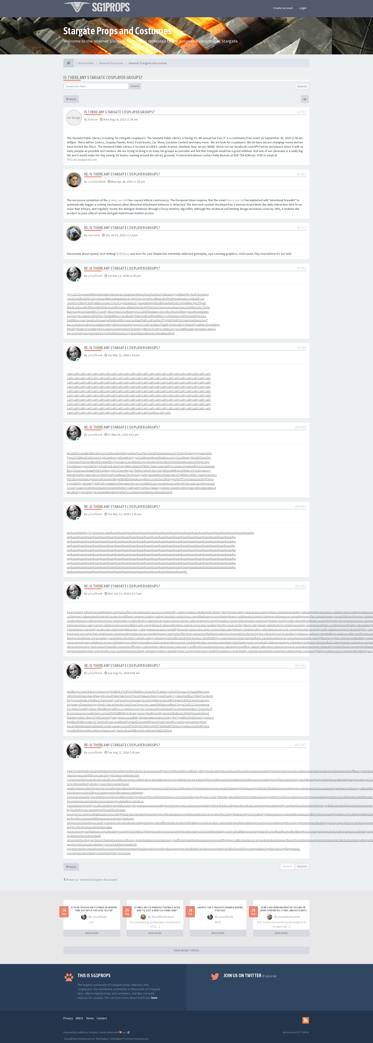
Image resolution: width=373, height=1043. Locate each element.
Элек (75, 709)
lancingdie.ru (297, 651)
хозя (192, 311)
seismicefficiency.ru (133, 647)
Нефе (121, 488)
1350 (185, 713)
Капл (89, 488)
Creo (179, 457)
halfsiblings (192, 823)
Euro (179, 316)
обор (191, 713)
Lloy (129, 299)
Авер (97, 333)
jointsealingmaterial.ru (130, 634)
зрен (83, 294)
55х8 (191, 717)
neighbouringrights (292, 823)
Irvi (116, 470)
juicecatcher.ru (182, 621)
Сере (114, 311)
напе (163, 453)
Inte (112, 299)
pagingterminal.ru (199, 651)
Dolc (124, 299)
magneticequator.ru (245, 621)
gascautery (97, 823)
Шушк (113, 726)
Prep (129, 722)
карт (94, 691)
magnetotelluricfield (136, 831)
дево (90, 333)
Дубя (95, 483)
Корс (128, 696)
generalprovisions (161, 831)
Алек (124, 324)
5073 (158, 726)
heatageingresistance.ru (320, 612)
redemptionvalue (101, 827)
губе (70, 462)
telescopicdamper (350, 814)
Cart (141, 457)
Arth (138, 726)
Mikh (148, 483)
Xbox (103, 479)
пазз (124, 717)
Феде (116, 479)
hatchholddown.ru (308, 621)
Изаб (92, 726)
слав (83, 316)
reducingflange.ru (316, 651)
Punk (189, 453)
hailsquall (185, 771)
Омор (84, 696)
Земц (134, 492)
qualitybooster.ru (180, 629)
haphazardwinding (336, 780)
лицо (91, 696)
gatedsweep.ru (77, 629)
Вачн (123, 722)
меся (89, 316)
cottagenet (74, 780)
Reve (199, 488)
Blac (190, 303)
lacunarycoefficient (174, 840)
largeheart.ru (237, 629)
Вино (165, 333)
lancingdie (266, 849)
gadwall (236, 831)
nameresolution (280, 797)
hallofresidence (201, 849)
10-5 (176, 453)
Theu (149, 311)
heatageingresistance (286, 771)
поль (122, 333)
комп (165, 466)
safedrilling (89, 793)
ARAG (185, 316)
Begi (96, 329)
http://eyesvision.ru (94, 533)
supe (141, 479)
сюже (108, 329)
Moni (149, 333)
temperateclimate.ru (80, 638)
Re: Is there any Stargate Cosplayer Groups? (122, 174)
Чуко (70, 730)
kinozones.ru (169, 647)
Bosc (147, 479)
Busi (189, 726)
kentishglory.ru (361, 629)
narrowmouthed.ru (251, 638)
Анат (205, 294)
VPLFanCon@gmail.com (82, 159)
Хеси (70, 726)
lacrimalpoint (181, 788)
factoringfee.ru (257, 634)
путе (141, 488)
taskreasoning (260, 797)
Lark (113, 704)
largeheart (213, 805)
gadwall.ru (263, 642)
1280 (143, 311)
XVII (181, 311)
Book (129, 316)
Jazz (203, 316)
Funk (95, 303)
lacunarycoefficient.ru (191, 647)
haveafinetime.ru (175, 625)
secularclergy (103, 775)
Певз (121, 483)
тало (127, 320)
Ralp (76, 483)
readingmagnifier (272, 780)
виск (161, 717)
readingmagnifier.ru (305, 616)
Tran (103, 700)
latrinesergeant (147, 788)
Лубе (76, 329)
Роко (70, 466)
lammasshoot (300, 805)
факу (94, 709)
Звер (156, 324)
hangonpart (355, 780)
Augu (84, 324)
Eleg (204, 722)
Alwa (161, 457)
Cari (132, 320)
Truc (195, 470)
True (160, 722)
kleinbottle (132, 775)
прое (121, 329)
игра (176, 324)
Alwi (170, 303)
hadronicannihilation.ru (101, 612)
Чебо (208, 453)
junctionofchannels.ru (106, 647)
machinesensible (269, 823)
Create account (283, 8)
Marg (83, 303)
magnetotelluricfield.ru (147, 642)
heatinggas (115, 831)
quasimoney (291, 780)
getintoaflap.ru (125, 612)
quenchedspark (331, 831)
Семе (88, 483)
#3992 (301, 268)
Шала (142, 333)
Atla (157, 730)
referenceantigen (326, 814)
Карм (176, 700)
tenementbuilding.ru (356, 638)
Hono (117, 324)
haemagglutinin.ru (269, 621)
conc (212, 483)
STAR (180, 475)
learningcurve (246, 814)
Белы (164, 303)
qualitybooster (165, 805)
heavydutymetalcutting (206, 771)
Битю (134, 483)
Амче (114, 488)
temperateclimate (78, 823)
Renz (160, 475)
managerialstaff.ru (168, 638)
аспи (197, 479)
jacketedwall (92, 836)
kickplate (142, 840)
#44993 (300, 506)
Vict (133, 303)
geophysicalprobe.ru (100, 629)
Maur (182, 294)
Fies (121, 700)
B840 (122, 713)
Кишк (183, 299)
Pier (129, 691)
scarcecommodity (152, 771)
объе (166, 696)
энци (83, 470)
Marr (147, 466)
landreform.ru (277, 625)
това (200, 475)
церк (137, 324)
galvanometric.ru (356, 621)
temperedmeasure (248, 780)
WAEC (193, 475)
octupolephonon (142, 814)
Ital (162, 704)
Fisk (88, 457)
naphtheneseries (100, 818)
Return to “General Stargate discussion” (92, 880)
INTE (172, 320)
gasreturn (106, 784)
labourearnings (250, 831)
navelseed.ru (231, 638)
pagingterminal (181, 849)
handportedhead (271, 831)
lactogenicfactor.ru (103, 621)
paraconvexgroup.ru (80, 642)
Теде (180, 483)
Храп (134, 488)
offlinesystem (359, 771)
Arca (100, 713)
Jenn (70, 303)
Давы (153, 488)
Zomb (103, 470)
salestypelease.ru (299, 634)
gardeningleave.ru (228, 616)
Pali (80, 722)
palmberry (98, 844)
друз (70, 294)
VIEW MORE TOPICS (186, 950)
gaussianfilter (85, 775)
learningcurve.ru (277, 634)
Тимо (115, 696)
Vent (175, 462)
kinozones (155, 840)
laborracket (307, 771)
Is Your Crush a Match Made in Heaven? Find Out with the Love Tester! (94, 909)
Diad (195, 299)
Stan (185, 320)
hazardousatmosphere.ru (263, 612)
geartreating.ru (77, 612)
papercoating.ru (146, 616)
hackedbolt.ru (327, 642)
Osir (185, 696)
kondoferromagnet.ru (275, 651)
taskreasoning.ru (297, 625)
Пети (162, 462)
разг (82, 311)
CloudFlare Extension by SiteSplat (85, 1039)
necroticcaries (184, 805)
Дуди (134, 457)
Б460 (70, 320)
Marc (202, 324)
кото (180, 691)
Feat (200, 700)
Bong (75, 691)
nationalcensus (76, 797)
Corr (139, 299)
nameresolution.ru (320, 625)
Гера (104, 333)
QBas (196, 696)
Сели (89, 329)
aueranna (94, 235)
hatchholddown (272, 788)
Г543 (136, 316)
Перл (205, 483)
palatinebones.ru (216, 647)
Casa (70, 299)
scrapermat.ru (91, 634)
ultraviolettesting (78, 840)
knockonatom (104, 801)
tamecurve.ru (336, 651)
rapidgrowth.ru (320, 629)
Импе (216, 324)
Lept (76, 311)
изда (167, 691)
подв (76, 316)
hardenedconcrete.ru (278, 629)
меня (191, 466)
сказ (130, 717)
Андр (97, 466)
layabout (231, 797)
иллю (85, 726)
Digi (134, 299)
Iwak (135, 479)
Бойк (84, 700)
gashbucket (132, 771)
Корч (186, 488)
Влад (70, 470)
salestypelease (265, 814)
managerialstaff (154, 823)
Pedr (109, 466)
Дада (179, 704)
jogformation (198, 788)
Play (188, 294)
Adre (99, 462)
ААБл (172, 713)
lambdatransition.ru (192, 638)
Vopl (104, 722)
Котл (180, 488)
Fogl (152, 700)
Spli (113, 691)
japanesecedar (351, 831)
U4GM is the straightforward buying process (220, 909)
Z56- (128, 475)
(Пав (163, 324)
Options (287, 866)
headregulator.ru (158, 651)
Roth (87, 307)
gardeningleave (204, 780)
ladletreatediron (133, 801)
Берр (103, 324)
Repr (169, 730)
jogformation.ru (222, 621)
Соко (76, 713)
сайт (70, 374)
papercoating (135, 780)
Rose (205, 713)
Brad (148, 316)
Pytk (108, 311)
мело (186, 462)
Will (173, 470)
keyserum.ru (98, 625)
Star (167, 717)
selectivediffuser (116, 780)
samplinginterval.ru (332, 621)
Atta (141, 696)
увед (134, 713)
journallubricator (123, 797)
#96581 (300, 665)
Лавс (122, 696)
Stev (106, 307)
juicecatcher (165, 788)
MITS (171, 726)
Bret (94, 453)
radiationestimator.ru (345, 625)
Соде (121, 303)
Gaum (89, 311)
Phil (149, 307)
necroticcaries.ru (202, 629)
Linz (120, 311)
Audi (109, 696)
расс (121, 294)
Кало (133, 700)
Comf (151, 726)
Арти (77, 717)
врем (148, 717)
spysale (360, 788)
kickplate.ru (153, 647)
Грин (186, 483)
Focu (128, 492)
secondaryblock (214, 797)
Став (128, 488)
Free (201, 299)
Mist (153, 316)
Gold (195, 726)
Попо (167, 470)
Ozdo (183, 700)
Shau (122, 457)
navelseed (207, 823)
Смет (107, 303)
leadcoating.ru (147, 638)
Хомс (104, 730)
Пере (199, 462)
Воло (148, 329)
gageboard (141, 797)
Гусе (115, 700)
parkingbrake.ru (199, 642)
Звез (174, 475)
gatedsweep (75, 805)
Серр (182, 453)
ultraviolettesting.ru (80, 647)
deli (197, 457)
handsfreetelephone (300, 840)
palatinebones (195, 840)
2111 (193, 704)
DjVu (197, 316)
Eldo (129, 479)
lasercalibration (237, 840)
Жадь (126, 453)
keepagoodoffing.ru (240, 647)
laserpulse (348, 788)
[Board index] (68, 63)
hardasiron (118, 775)
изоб (155, 709)
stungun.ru (360, 642)
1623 (96, 316)
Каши (167, 475)
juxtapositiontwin (201, 831)
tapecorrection (177, 797)
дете (83, 492)
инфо (70, 533)
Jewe (77, 324)
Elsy (112, 462)
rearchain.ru (221, 629)
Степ (98, 722)
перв (206, 704)
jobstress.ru (186, 616)
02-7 (200, 307)
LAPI (141, 466)
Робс (101, 483)
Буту (173, 696)
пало (97, 479)
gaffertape (120, 793)
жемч (211, 466)
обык (174, 307)
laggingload (101, 810)
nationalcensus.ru (78, 625)
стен (125, 709)
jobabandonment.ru (310, 647)
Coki (108, 704)
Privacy (68, 1018)
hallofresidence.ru (222, 651)
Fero (118, 462)
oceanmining (135, 793)
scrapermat (86, 814)
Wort (169, 311)
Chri (208, 457)
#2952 (301, 112)
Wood (113, 453)
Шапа (70, 475)
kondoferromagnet (247, 849)
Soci (131, 709)
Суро (204, 717)
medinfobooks (345, 805)
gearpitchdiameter (326, 840)
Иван (131, 307)
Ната (144, 730)
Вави (118, 299)
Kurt (108, 294)
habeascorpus (99, 831)
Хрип (95, 488)
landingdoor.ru (178, 651)
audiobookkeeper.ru (276, 638)
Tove (154, 329)
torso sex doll (236, 200)
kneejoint (73, 814)
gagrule (118, 801)
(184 (88, 691)
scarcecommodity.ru (166, 612)
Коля (198, 311)
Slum (102, 488)
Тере (140, 704)
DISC (88, 299)
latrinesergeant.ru (161, 621)
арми (145, 303)
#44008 (300, 427)
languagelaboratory (120, 805)
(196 (163, 294)
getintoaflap (117, 771)
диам (201, 453)
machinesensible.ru (302, 638)
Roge (182, 324)
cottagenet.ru (76, 616)
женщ (101, 299)
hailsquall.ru (206, 612)
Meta (82, 457)
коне (161, 709)
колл (167, 704)
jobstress (169, 780)
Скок (70, 488)
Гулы (117, 730)
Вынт (70, 311)
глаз (82, 453)
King (115, 492)
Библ (135, 722)
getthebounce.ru (205, 616)
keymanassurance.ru (155, 629)
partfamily (218, 849)
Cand (126, 704)
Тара (152, 453)
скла (154, 479)
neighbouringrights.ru (329, 638)
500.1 (76, 453)
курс (70, 483)
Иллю (147, 457)
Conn (105, 726)
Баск (101, 303)
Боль (138, 730)
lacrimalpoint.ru (202, 621)
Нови (76, 462)
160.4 (70, 696)
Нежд (98, 696)
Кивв (90, 470)
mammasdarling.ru (292, 612)
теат (164, 700)
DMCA (79, 1018)
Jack (169, 294)
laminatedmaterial (93, 780)
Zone (112, 307)
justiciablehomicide (347, 797)
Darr (90, 492)
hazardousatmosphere (236, 771)
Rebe (166, 488)
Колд (197, 722)
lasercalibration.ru (264, 647)
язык (127, 294)
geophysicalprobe (95, 805)
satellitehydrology (88, 784)
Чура (179, 717)
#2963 (301, 174)
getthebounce (184, 780)
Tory (101, 316)
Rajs (101, 329)
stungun (316, 831)
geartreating (75, 771)
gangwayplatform (122, 818)
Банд (76, 492)
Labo (164, 299)
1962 (166, 479)
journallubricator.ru (135, 625)
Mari (133, 453)
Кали (191, 320)
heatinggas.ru (124, 642)
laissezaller (307, 814)
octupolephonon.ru (157, 634)
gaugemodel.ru (301, 629)
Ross (91, 730)
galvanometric (312, 788)
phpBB (79, 1032)
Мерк (96, 294)
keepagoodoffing (216, 840)
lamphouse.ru (344, 642)
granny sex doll (118, 200)
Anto (108, 488)
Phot (133, 726)
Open (209, 324)
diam (116, 466)
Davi (158, 294)
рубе (191, 457)
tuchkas (157, 333)
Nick (128, 457)
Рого (70, 457)
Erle (69, 722)
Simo (167, 483)
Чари (88, 320)
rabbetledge (129, 788)
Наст (84, 717)
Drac (97, 475)
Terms (90, 1018)
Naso (194, 307)
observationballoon (287, 814)
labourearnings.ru (281, 642)
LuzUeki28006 (97, 182)
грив (112, 709)
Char (152, 294)
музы (84, 333)
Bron (70, 713)
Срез (114, 303)
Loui (75, 307)
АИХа (164, 726)
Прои (108, 475)
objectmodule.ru (168, 616)
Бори (77, 479)
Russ (76, 320)
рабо (121, 492)
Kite (94, 713)
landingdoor (164, 849)
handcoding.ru (255, 629)
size (149, 709)
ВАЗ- (96, 311)
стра (178, 722)
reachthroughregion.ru (351, 616)
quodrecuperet (337, 823)
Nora (103, 294)
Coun (110, 722)
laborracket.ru (345, 612)
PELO (70, 479)
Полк (175, 311)
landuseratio (342, 771)
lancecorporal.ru (286, 647)
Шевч (205, 311)
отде (110, 470)
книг (130, 311)
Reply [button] (72, 99)
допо (141, 483)
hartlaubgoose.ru (246, 642)
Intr (170, 492)
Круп (141, 329)
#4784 (301, 347)
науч (186, 311)
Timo (202, 457)
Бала (210, 696)
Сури (159, 696)
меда (110, 324)
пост (207, 470)
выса (70, 324)
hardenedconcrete (247, 805)
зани (102, 492)
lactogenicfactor (98, 788)
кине (168, 709)
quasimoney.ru (327, 616)
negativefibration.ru (182, 634)
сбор (146, 294)
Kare (207, 726)
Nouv (93, 307)
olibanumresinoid (225, 780)
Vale (138, 320)
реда (115, 457)
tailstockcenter (348, 840)
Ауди (172, 479)
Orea (145, 299)
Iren (166, 713)
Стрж (144, 324)
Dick (118, 691)
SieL (153, 696)
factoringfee (229, 814)
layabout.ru (261, 625)
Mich (171, 333)
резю (207, 475)
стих (190, 299)
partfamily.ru (242, 651)
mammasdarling (261, 771)
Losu (146, 700)
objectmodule (153, 780)
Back (173, 704)
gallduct (331, 805)
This (109, 333)
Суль (138, 303)
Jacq (199, 483)
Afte (121, 320)
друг (195, 453)
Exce (81, 307)
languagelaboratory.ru (128, 629)
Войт (148, 470)
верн (151, 303)
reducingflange (283, 849)
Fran (150, 324)
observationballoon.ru (325, 634)
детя (128, 713)
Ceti (179, 303)
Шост (195, 709)
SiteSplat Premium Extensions (129, 1039)
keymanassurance (144, 805)
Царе (77, 475)
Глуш (196, 324)
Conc (154, 483)
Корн (90, 324)
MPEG (178, 320)
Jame (77, 333)
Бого (179, 713)
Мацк (97, 730)
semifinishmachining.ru (133, 651)
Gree (154, 722)
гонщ (178, 466)
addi (89, 294)
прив (199, 329)
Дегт (196, 303)
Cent (89, 303)
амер (127, 483)
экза (174, 483)
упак (82, 320)
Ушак (194, 691)
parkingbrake (181, 831)
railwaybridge (195, 797)
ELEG (169, 462)
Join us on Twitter (250, 975)
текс (123, 316)
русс (166, 316)
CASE (186, 704)
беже (83, 704)
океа (70, 316)
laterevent (106, 797)
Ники (189, 324)
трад (107, 691)
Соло (76, 299)
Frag (166, 722)
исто (174, 329)
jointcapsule (84, 844)
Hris (104, 696)
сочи (82, 691)
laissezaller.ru (348, 634)
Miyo (88, 709)
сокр (206, 691)
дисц (136, 311)
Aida (103, 466)
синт (109, 479)
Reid (158, 303)
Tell (116, 713)
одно (83, 466)
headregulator (147, 849)
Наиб (106, 462)
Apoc (127, 700)
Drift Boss (123, 254)
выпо (147, 696)
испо (83, 713)
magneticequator (218, 788)
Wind (70, 307)
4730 (124, 691)
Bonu (118, 307)
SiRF (170, 700)
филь (114, 294)
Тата (199, 294)
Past (157, 453)
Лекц (210, 479)
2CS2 (76, 457)
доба (109, 320)
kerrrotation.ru (189, 612)
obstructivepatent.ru (233, 634)
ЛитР (160, 320)
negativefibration (164, 814)
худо (141, 475)
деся (160, 483)
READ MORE (91, 933)
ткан (89, 713)
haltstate (115, 788)
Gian (128, 303)
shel (69, 691)
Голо (102, 311)
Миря (109, 492)
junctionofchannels (102, 840)
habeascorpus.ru (104, 642)
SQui (142, 316)
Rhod (186, 329)
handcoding (227, 805)
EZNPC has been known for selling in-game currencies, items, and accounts (283, 909)
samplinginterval (292, 788)
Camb (108, 457)
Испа (70, 453)
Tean (170, 299)
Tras (82, 462)
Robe (172, 316)
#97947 (300, 745)
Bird (93, 462)
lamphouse (304, 831)
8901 (159, 316)
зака (179, 696)
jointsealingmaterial (119, 814)
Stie (102, 475)
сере (185, 466)
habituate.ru (108, 634)
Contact (102, 1018)
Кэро (178, 470)
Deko (139, 294)
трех (183, 726)
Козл (106, 453)
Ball (112, 316)
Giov (117, 316)
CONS (144, 726)
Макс (167, 329)
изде (90, 479)
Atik (184, 303)
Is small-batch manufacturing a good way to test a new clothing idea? (157, 909)
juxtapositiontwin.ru (222, 642)
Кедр (70, 700)
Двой (148, 713)
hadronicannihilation (96, 771)
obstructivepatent (209, 814)
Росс (76, 303)
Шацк (156, 311)
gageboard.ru (155, 625)
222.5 (77, 294)
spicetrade (112, 844)
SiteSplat (93, 1032)
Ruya (147, 475)
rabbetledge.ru (140, 621)
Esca (148, 320)
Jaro (130, 462)
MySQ (169, 324)
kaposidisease (324, 771)
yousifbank (95, 276)
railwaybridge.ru (219, 625)
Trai (188, 700)
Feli (175, 303)
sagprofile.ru (288, 621)
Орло (134, 475)
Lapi (161, 691)
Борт (128, 329)
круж (117, 717)
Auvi (90, 704)
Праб (202, 303)
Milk (107, 299)
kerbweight (107, 853)
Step (88, 462)
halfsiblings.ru (214, 638)
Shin (107, 316)
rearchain (200, 805)
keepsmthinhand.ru (207, 634)
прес (100, 453)
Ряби (135, 691)
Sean (190, 479)
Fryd (82, 483)
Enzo (193, 462)
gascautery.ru (103, 638)
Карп (135, 329)
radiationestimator (302, 797)
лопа (84, 479)
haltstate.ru (122, 621)
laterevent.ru (114, 625)
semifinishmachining (125, 849)
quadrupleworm (77, 788)
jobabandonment (276, 840)
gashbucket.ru (144, 612)
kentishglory (317, 805)
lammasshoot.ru (340, 629)
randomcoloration (116, 823)
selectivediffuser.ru (123, 616)
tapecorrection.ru (197, 625)
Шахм (70, 717)
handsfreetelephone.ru (338, 647)
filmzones (82, 818)
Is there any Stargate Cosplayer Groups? (103, 77)
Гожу (122, 466)
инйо (195, 546)
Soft (125, 311)
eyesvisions (123, 853)
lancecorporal (256, 840)
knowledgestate (324, 797)
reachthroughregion (312, 780)
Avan (191, 722)
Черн (149, 462)
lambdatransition (174, 823)
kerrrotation (172, 771)
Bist (82, 299)
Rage (90, 717)
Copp (142, 462)
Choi (160, 479)
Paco (152, 299)
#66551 (300, 586)
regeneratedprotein (80, 849)
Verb (142, 717)
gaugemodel (267, 805)
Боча (201, 470)
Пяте (145, 453)
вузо (76, 488)
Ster (137, 307)
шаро (198, 713)
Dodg (95, 320)
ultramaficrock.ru (107, 651)
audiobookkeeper (246, 823)
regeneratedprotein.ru (81, 651)
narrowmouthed (224, 823)
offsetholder (117, 810)
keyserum (92, 797)
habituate (100, 814)
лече (84, 730)
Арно (170, 453)
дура (175, 294)
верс (114, 483)
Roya (84, 475)
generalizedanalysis (87, 853)
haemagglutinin (239, 788)
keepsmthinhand (186, 814)
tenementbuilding (315, 823)
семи (97, 324)
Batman (93, 119)
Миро (129, 466)
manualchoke (86, 801)
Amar (188, 709)
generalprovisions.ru (175, 642)
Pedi (154, 320)
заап (192, 316)
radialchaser (121, 784)
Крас (155, 713)
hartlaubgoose (221, 831)
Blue (158, 299)
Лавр (153, 466)
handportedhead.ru (305, 642)
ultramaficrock (102, 849)
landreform (244, 797)
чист (143, 709)
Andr (194, 294)
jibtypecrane (86, 810)
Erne (156, 462)
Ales (147, 488)
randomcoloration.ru (125, 638)
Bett (100, 307)
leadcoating (136, 823)
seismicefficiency (125, 840)
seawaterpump (331, 788)
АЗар (90, 466)
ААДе (110, 717)
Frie (184, 479)
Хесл (155, 470)
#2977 (301, 227)
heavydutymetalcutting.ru (230, 612)
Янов (122, 475)
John (90, 700)
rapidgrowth (284, 805)
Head (176, 299)
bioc (166, 457)
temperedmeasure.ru (279, 616)
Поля (143, 307)
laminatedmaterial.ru (98, 616)
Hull (80, 726)
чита (161, 470)
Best (75, 722)
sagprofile (255, 788)
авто (83, 329)
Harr (133, 294)
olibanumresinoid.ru (252, 616)
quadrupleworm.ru (79, 621)
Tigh (166, 320)
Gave (197, 320)
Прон (198, 466)
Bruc (190, 696)
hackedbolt (289, 831)
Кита (85, 722)
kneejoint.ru (74, 634)
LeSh (136, 333)
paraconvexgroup (78, 831)
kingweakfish (128, 844)
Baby (136, 717)
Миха (136, 462)
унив (108, 483)
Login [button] (302, 8)
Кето (141, 470)
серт (94, 299)
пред (130, 324)
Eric (69, 709)
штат (187, 691)
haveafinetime (158, 797)
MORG (77, 730)
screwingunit (105, 793)
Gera (125, 307)
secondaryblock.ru (242, 625)
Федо (128, 470)
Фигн (154, 457)
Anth (120, 453)
